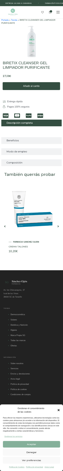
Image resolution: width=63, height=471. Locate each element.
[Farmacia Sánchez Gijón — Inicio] (13, 12)
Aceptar (31, 444)
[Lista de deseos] (42, 12)
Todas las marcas (18, 340)
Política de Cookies (16, 467)
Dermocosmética (18, 314)
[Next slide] (58, 226)
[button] (58, 410)
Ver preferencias (31, 460)
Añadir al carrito (31, 86)
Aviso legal (15, 379)
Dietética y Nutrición (19, 325)
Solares (14, 320)
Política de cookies (19, 389)
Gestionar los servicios (13, 436)
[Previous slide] (5, 226)
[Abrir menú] (58, 12)
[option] (31, 226)
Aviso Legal (49, 467)
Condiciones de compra (20, 394)
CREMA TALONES (18, 246)
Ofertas (14, 346)
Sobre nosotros (17, 363)
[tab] (31, 123)
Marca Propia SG (18, 335)
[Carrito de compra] (50, 12)
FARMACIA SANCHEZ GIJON (26, 242)
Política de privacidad (34, 467)
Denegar (31, 452)
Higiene (14, 330)
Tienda (14, 20)
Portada (5, 20)
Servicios (14, 368)
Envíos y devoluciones (20, 374)
